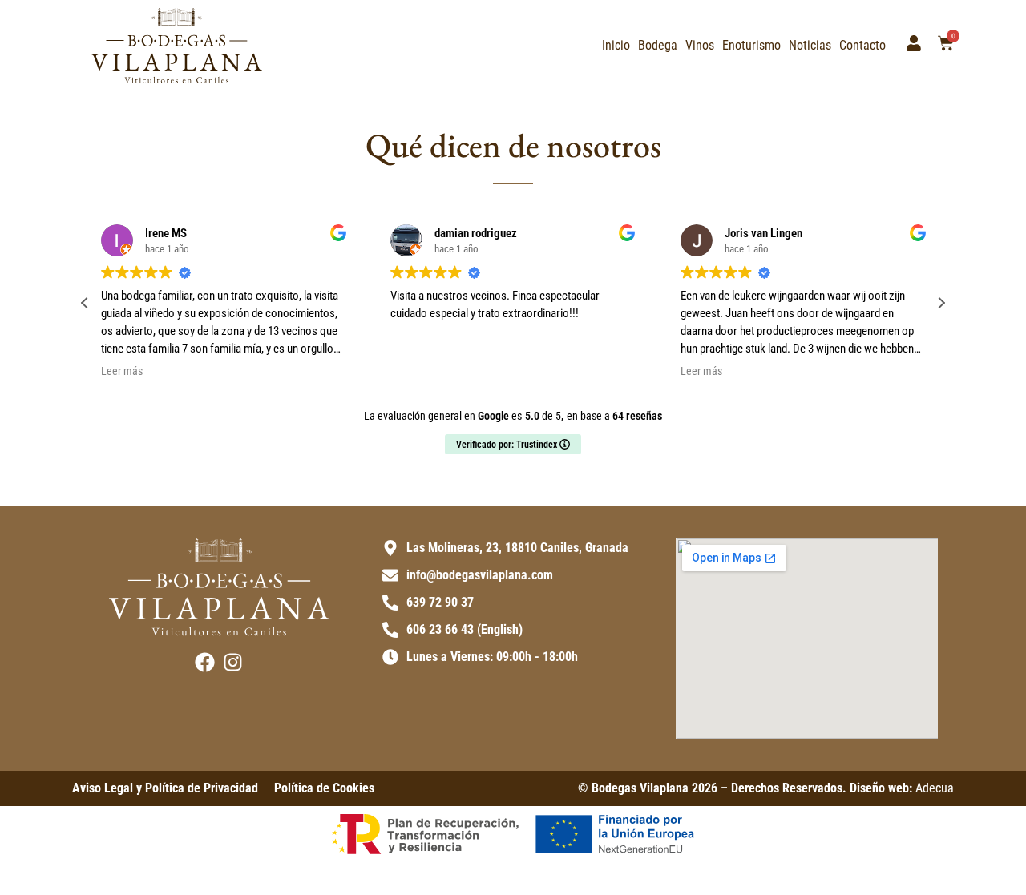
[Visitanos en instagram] (233, 662)
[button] (941, 303)
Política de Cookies (324, 788)
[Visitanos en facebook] (205, 662)
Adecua (934, 788)
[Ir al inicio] (176, 45)
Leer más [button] (122, 371)
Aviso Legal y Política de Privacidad (165, 788)
